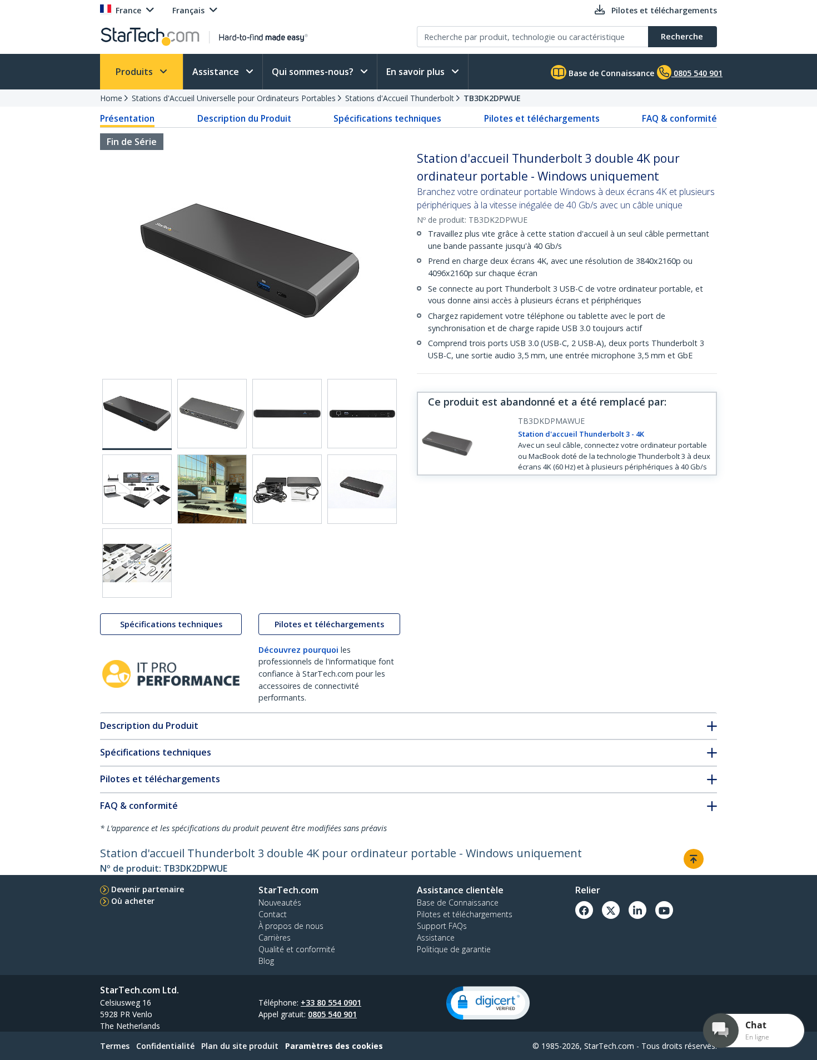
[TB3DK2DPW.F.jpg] (212, 489)
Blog (266, 961)
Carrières (274, 937)
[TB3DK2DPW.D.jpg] (362, 413)
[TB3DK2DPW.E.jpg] (137, 489)
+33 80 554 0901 (331, 1002)
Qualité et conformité (296, 949)
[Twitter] (611, 910)
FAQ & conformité (679, 118)
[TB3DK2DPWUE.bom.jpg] (287, 489)
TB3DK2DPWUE (492, 98)
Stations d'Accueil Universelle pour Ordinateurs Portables (234, 98)
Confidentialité (165, 1046)
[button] (488, 1003)
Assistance (216, 72)
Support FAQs (442, 926)
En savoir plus (416, 72)
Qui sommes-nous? (314, 72)
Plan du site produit (239, 1046)
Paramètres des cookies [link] (334, 1046)
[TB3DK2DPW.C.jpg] (287, 413)
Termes (114, 1046)
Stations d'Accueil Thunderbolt (399, 98)
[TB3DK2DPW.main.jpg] (137, 414)
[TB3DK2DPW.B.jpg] (212, 413)
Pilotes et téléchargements (542, 118)
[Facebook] (584, 910)
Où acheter (133, 901)
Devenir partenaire (147, 889)
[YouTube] (664, 910)
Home (111, 98)
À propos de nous (290, 926)
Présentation (127, 118)
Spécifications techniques (387, 118)
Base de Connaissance (610, 73)
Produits (135, 72)
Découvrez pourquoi (298, 649)
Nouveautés (279, 902)
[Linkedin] (637, 910)
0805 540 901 (332, 1014)
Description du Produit (244, 118)
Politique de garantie (454, 949)
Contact (272, 914)
